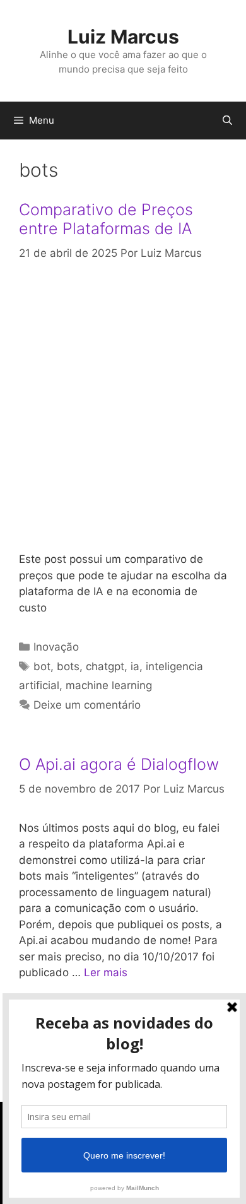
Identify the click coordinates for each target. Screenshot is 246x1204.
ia (135, 666)
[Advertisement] (123, 407)
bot (41, 666)
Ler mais (105, 972)
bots (68, 666)
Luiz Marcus (123, 36)
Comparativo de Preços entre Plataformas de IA (106, 219)
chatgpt (105, 666)
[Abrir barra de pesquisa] (227, 120)
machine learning (109, 685)
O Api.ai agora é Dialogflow (119, 764)
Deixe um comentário (87, 705)
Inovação (56, 646)
